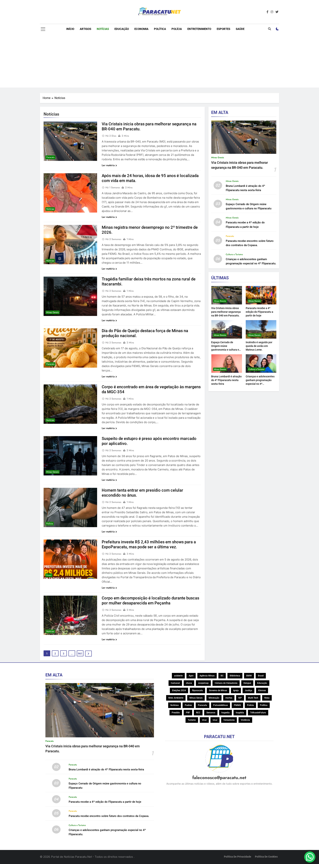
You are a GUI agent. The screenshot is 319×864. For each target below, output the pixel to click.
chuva (189, 683)
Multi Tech (253, 698)
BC (222, 675)
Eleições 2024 (179, 690)
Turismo (192, 720)
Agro (191, 675)
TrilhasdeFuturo (258, 712)
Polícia (176, 29)
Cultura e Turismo (234, 254)
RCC (198, 712)
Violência (245, 720)
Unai (204, 720)
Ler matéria (108, 165)
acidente (178, 675)
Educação (121, 29)
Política (160, 29)
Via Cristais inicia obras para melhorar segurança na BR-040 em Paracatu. (226, 312)
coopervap (203, 683)
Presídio (176, 712)
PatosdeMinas (220, 705)
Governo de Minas (218, 690)
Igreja (236, 690)
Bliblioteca (235, 675)
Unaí (215, 720)
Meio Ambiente (175, 698)
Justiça (248, 690)
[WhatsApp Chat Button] (309, 857)
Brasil (49, 575)
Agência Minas (207, 675)
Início (70, 29)
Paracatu (50, 157)
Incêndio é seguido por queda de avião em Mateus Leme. (259, 346)
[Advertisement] (159, 62)
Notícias (103, 29)
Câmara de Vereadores (226, 683)
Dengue (247, 683)
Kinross (262, 690)
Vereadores (229, 720)
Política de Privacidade (237, 856)
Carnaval (175, 683)
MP (240, 698)
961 (80, 653)
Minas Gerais (52, 312)
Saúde (240, 29)
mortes (228, 698)
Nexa (267, 698)
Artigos (85, 29)
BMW (249, 675)
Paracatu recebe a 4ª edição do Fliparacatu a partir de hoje (259, 312)
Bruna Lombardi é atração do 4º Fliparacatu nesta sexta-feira (226, 380)
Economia (141, 29)
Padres (188, 705)
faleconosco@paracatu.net (219, 777)
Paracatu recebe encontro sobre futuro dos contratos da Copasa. (109, 816)
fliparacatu (197, 690)
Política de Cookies (266, 856)
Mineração (214, 698)
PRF (188, 712)
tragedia (225, 712)
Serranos (210, 712)
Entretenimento (199, 29)
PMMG (237, 705)
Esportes (223, 29)
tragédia (240, 712)
